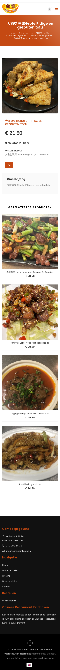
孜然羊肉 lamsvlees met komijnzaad (30, 342)
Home (12, 33)
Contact (6, 586)
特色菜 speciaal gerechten (42, 35)
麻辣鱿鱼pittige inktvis (30, 484)
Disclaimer (49, 657)
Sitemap (10, 657)
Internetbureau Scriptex (43, 653)
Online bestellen (25, 33)
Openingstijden (9, 581)
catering (6, 575)
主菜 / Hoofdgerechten (18, 35)
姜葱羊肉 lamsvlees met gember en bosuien (30, 272)
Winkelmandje (9, 600)
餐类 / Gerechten (43, 33)
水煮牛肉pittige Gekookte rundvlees (30, 413)
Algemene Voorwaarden (29, 657)
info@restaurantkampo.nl (18, 551)
